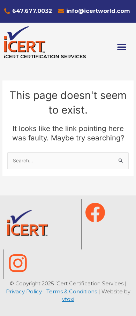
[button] (121, 46)
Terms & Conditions (71, 291)
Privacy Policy (24, 291)
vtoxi (68, 299)
